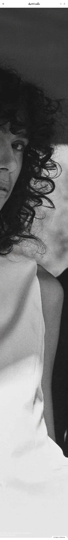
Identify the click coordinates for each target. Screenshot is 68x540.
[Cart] (64, 3)
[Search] (61, 3)
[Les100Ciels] (34, 3)
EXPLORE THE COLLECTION (7, 535)
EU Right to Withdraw (59, 537)
